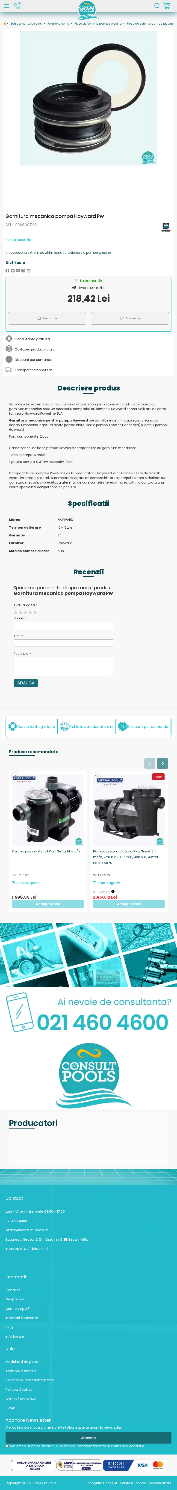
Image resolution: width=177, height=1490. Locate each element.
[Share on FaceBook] (7, 270)
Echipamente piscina (27, 24)
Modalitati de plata (22, 1361)
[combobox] (156, 6)
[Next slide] (162, 763)
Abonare (88, 1437)
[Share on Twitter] (13, 270)
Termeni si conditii (21, 1370)
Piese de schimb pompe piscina (98, 24)
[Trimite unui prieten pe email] (28, 270)
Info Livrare (15, 1336)
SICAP (10, 1408)
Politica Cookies (19, 1389)
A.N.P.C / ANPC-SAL (21, 1398)
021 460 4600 (16, 1220)
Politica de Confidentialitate (30, 1380)
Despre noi (15, 1299)
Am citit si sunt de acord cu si (77, 1446)
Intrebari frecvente (22, 1317)
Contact (13, 1290)
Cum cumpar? (18, 1308)
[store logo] (89, 10)
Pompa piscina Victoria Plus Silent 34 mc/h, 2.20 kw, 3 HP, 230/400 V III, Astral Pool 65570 (125, 857)
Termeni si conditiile (128, 1446)
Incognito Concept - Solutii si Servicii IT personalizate (129, 1483)
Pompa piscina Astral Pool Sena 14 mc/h (46, 851)
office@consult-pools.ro (27, 1230)
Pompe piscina (58, 24)
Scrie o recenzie (18, 239)
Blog (9, 1327)
